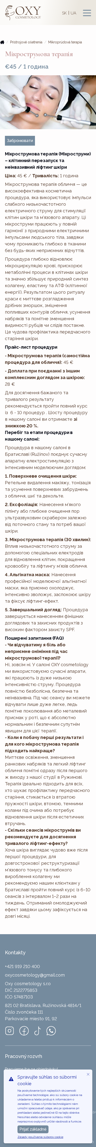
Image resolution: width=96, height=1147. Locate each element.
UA (73, 13)
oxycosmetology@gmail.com (35, 975)
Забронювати (20, 140)
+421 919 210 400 (22, 966)
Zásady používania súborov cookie (40, 1137)
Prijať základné (33, 1129)
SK (64, 13)
